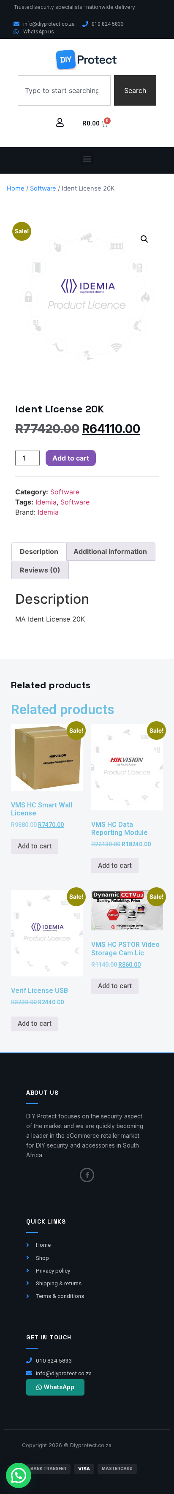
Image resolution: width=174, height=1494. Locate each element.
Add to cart (70, 458)
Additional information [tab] (110, 551)
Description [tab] (39, 551)
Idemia (46, 502)
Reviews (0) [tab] (40, 570)
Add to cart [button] (35, 846)
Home (15, 188)
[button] (87, 158)
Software (43, 188)
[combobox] (64, 90)
